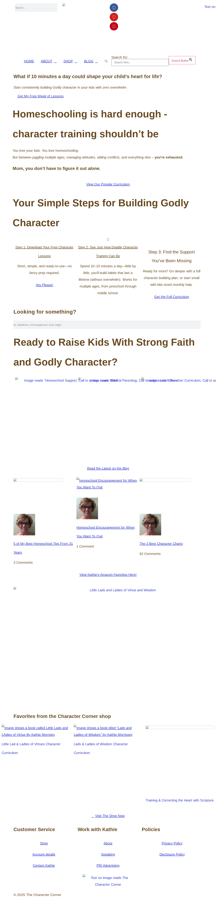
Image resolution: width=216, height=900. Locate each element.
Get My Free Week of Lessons (41, 96)
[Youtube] (114, 17)
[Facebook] (114, 7)
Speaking (108, 854)
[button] (106, 61)
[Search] (58, 7)
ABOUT (46, 61)
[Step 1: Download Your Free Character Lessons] (44, 239)
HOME (29, 61)
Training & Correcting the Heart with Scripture (180, 800)
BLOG (88, 61)
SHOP (68, 61)
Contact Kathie (44, 865)
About (108, 843)
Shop (44, 843)
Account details (43, 854)
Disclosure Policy (172, 854)
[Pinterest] (114, 26)
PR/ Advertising (108, 865)
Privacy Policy (172, 843)
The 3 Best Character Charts (161, 543)
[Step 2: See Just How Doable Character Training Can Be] (108, 239)
